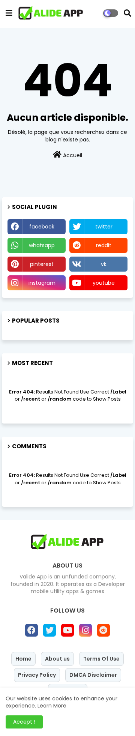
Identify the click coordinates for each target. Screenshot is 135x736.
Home (23, 658)
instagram (42, 283)
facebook (41, 226)
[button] (127, 13)
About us (57, 658)
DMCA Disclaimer (93, 675)
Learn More (52, 705)
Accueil (72, 155)
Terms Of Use (101, 658)
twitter (103, 226)
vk (103, 264)
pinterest (42, 264)
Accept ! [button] (24, 721)
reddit (103, 245)
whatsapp (42, 245)
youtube (104, 283)
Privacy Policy (37, 675)
